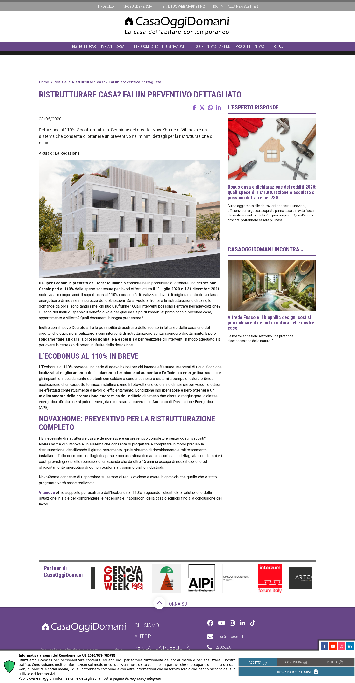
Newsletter (265, 46)
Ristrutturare (85, 46)
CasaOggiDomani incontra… (265, 249)
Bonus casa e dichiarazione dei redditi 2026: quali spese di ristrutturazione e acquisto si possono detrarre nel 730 (272, 192)
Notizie (60, 82)
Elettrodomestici (143, 46)
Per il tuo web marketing (182, 6)
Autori (143, 636)
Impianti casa (112, 46)
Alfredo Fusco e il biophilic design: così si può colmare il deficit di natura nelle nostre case (271, 322)
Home (44, 82)
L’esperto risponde (253, 107)
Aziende (225, 46)
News (211, 46)
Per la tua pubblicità (162, 647)
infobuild (105, 6)
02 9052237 (223, 647)
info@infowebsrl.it (230, 636)
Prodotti (243, 46)
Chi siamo (147, 625)
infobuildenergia (137, 6)
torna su (176, 604)
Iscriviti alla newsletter (235, 6)
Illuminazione (173, 46)
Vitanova (47, 492)
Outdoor (195, 46)
